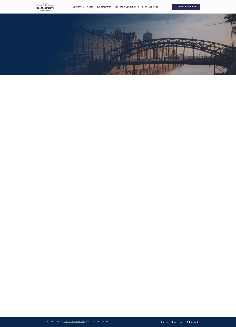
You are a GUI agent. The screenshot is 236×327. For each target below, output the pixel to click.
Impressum (177, 322)
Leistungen (78, 7)
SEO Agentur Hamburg (74, 321)
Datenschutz (193, 322)
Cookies (165, 322)
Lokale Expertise (150, 7)
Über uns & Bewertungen (126, 7)
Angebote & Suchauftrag (99, 7)
